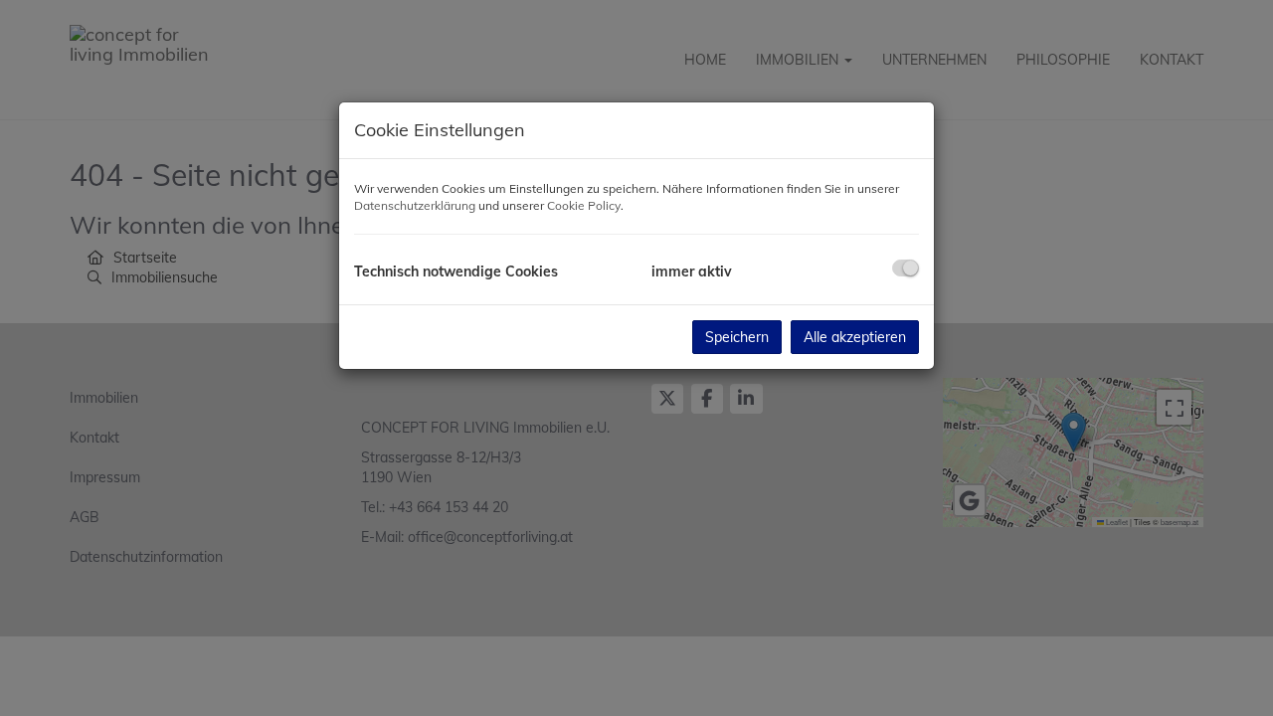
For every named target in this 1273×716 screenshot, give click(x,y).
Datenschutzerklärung (414, 205)
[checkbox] (905, 268)
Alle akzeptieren (855, 337)
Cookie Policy (584, 205)
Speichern (737, 337)
